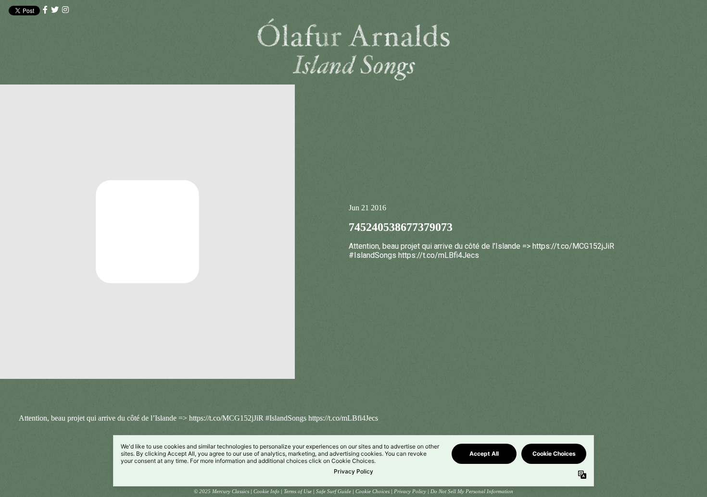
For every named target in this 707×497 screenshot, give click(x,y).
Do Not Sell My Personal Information (471, 491)
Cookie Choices (372, 491)
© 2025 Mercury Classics (221, 491)
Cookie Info (266, 491)
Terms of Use (298, 491)
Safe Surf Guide (333, 491)
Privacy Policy (410, 491)
